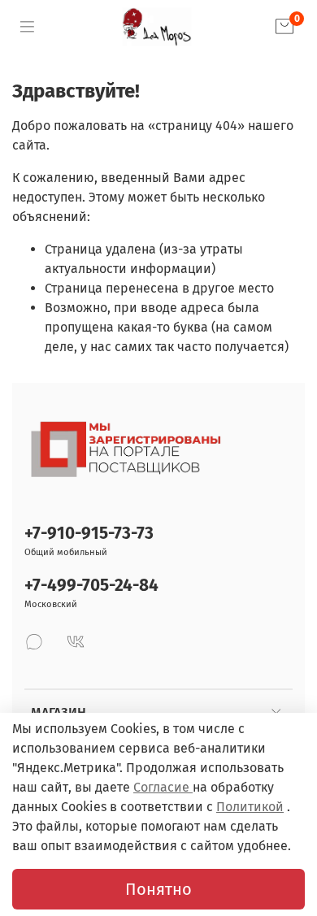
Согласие (163, 787)
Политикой (250, 806)
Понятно (158, 889)
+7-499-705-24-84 (91, 585)
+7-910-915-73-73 (89, 533)
